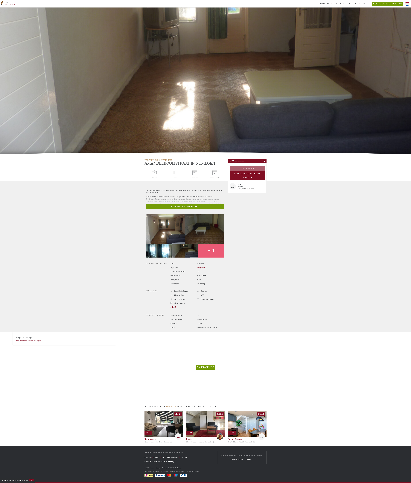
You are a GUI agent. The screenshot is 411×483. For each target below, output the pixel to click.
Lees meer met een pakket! (185, 206)
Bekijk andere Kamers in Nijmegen (247, 176)
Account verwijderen (192, 471)
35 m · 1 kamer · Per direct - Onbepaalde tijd (200, 442)
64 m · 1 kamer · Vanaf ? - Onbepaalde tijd (241, 442)
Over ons (148, 457)
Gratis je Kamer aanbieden (387, 4)
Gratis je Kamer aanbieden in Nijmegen (159, 461)
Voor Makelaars (172, 457)
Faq (162, 457)
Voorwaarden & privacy (151, 471)
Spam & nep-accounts (177, 471)
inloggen (339, 4)
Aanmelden (324, 4)
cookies (12, 480)
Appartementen (237, 459)
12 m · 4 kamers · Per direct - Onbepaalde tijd (158, 442)
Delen (178, 414)
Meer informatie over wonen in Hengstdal (28, 340)
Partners (183, 457)
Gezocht (353, 4)
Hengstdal (201, 267)
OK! (31, 480)
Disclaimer (164, 471)
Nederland (178, 468)
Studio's (249, 459)
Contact (156, 457)
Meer (173, 307)
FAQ (364, 4)
